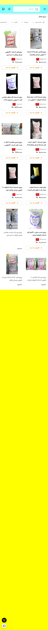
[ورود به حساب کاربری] (9, 9)
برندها (26, 22)
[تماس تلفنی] (4, 620)
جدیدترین (38, 22)
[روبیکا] (4, 625)
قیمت (15, 22)
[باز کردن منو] (44, 9)
